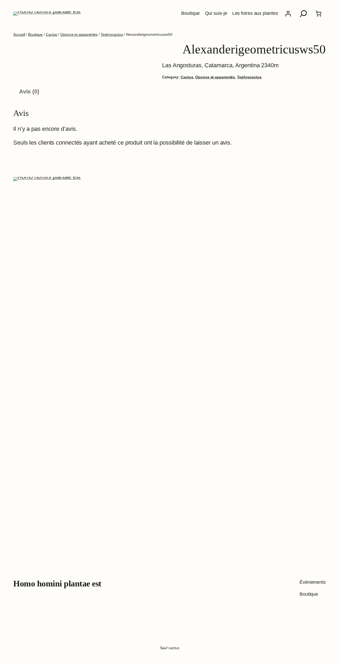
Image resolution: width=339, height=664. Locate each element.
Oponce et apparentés (78, 34)
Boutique (35, 34)
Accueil (19, 34)
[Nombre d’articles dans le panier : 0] (318, 13)
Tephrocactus (112, 34)
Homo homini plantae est (57, 583)
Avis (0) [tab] (29, 91)
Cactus (51, 34)
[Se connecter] (288, 13)
